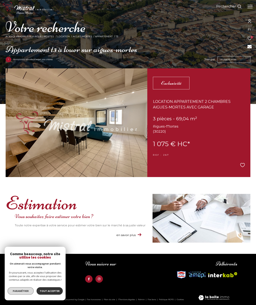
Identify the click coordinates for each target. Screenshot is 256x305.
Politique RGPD (166, 299)
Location (63, 36)
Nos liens (152, 299)
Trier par (209, 59)
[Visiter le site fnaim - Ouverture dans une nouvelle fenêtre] (197, 275)
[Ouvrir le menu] (250, 6)
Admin (141, 299)
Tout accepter (50, 291)
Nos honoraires (94, 299)
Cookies (180, 299)
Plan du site (110, 299)
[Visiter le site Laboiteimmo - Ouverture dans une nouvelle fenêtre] (213, 298)
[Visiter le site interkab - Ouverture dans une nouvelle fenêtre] (181, 275)
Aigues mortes (82, 36)
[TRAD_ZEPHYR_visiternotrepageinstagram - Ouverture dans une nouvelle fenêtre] (99, 279)
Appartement (104, 36)
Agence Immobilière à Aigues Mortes (30, 36)
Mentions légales (126, 299)
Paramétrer (21, 291)
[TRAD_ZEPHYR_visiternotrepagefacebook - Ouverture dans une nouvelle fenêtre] (89, 279)
